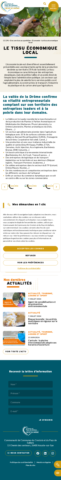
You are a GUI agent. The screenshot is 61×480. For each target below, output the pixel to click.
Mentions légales (44, 462)
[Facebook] (38, 453)
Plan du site (30, 465)
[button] (44, 3)
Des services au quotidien (20, 40)
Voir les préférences (30, 263)
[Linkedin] (45, 453)
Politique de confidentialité (29, 268)
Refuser (30, 256)
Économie (36, 40)
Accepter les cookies (30, 249)
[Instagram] (53, 453)
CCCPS (6, 40)
